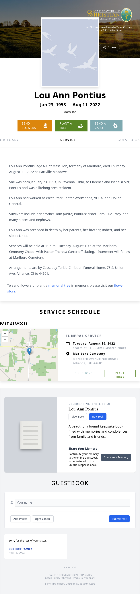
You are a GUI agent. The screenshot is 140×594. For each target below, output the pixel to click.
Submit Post (119, 518)
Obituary (9, 140)
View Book (78, 416)
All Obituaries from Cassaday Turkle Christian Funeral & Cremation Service (109, 29)
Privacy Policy (60, 577)
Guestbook (129, 140)
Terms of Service (79, 577)
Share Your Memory (116, 457)
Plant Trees (120, 374)
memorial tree (59, 285)
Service (68, 140)
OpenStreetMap (74, 583)
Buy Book (97, 416)
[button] (29, 351)
